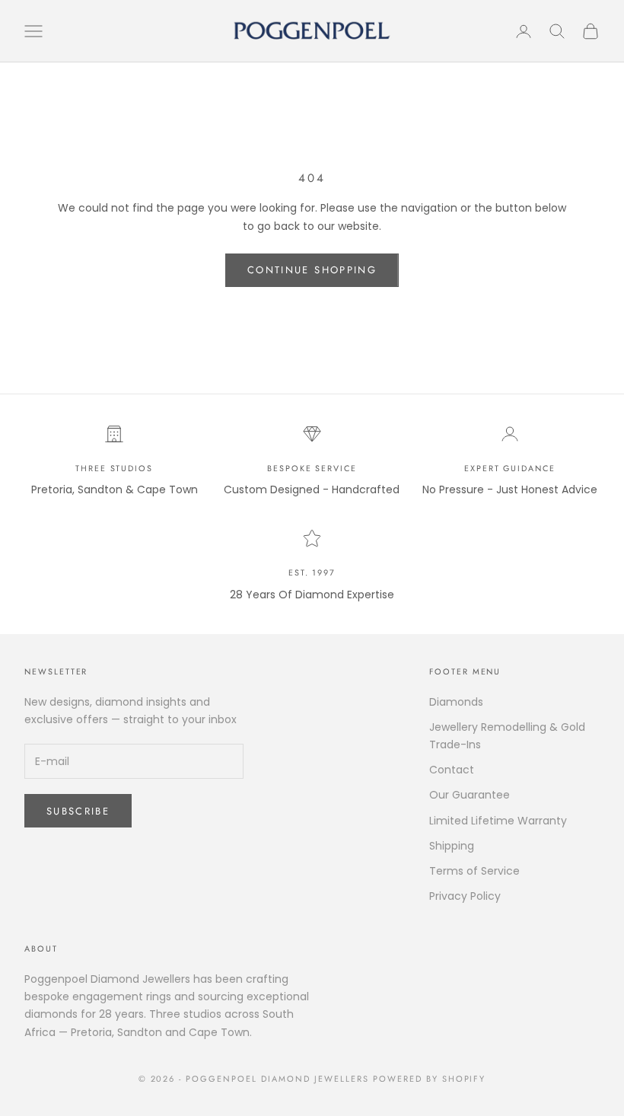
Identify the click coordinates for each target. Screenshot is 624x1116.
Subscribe (78, 811)
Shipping (451, 845)
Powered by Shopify (429, 1079)
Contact (451, 769)
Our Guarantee (469, 794)
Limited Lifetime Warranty (498, 820)
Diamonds (456, 701)
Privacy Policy (465, 896)
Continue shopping (312, 270)
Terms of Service (474, 870)
